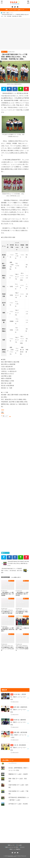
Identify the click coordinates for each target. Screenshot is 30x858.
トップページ (12, 763)
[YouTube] (17, 7)
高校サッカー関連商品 (15, 849)
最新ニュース (4, 51)
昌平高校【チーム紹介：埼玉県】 (18, 804)
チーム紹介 (19, 845)
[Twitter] (15, 7)
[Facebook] (12, 7)
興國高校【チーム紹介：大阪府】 (18, 774)
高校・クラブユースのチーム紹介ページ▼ (15, 9)
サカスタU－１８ (12, 856)
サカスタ (22, 847)
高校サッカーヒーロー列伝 (11, 847)
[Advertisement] (15, 34)
